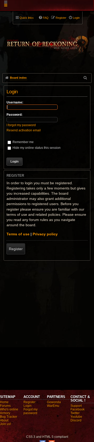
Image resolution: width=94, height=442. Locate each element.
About (4, 420)
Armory (5, 413)
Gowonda (54, 402)
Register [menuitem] (61, 17)
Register (16, 249)
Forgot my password (31, 411)
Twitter (75, 413)
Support (76, 406)
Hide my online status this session (36, 148)
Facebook (77, 409)
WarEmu (53, 406)
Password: (14, 114)
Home (4, 402)
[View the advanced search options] (86, 77)
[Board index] (47, 42)
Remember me (23, 142)
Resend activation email (24, 130)
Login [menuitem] (76, 17)
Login (28, 406)
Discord (75, 420)
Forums (5, 406)
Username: (15, 102)
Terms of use (18, 234)
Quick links (27, 17)
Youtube (76, 417)
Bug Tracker (8, 417)
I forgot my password (21, 125)
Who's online (9, 409)
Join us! (5, 424)
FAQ (46, 17)
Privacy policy (45, 234)
